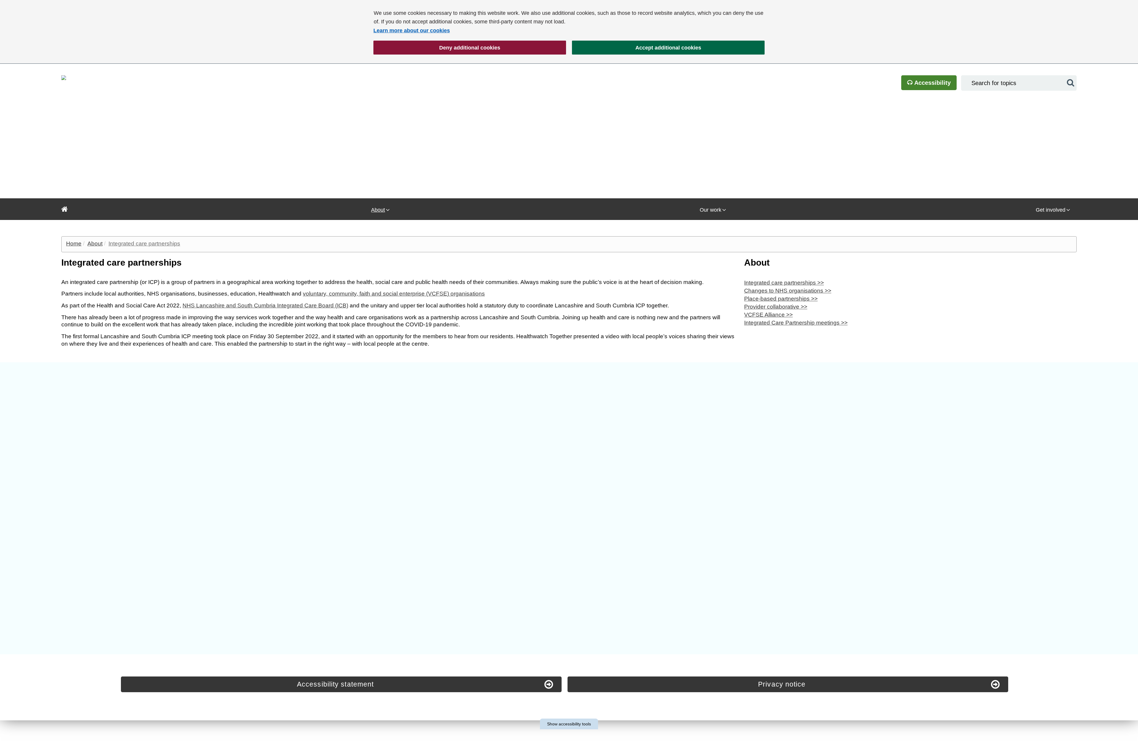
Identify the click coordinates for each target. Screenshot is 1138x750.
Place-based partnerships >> (781, 299)
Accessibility (932, 82)
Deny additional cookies (436, 48)
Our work (710, 210)
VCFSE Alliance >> (768, 315)
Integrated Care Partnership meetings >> (796, 323)
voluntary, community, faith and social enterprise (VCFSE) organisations (394, 294)
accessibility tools (569, 724)
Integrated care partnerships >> (784, 283)
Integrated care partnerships (144, 243)
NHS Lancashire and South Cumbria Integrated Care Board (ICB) (265, 305)
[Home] (64, 209)
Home (73, 243)
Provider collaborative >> (775, 307)
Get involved (1050, 210)
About (378, 210)
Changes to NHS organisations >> (787, 291)
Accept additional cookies (636, 48)
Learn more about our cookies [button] (411, 30)
